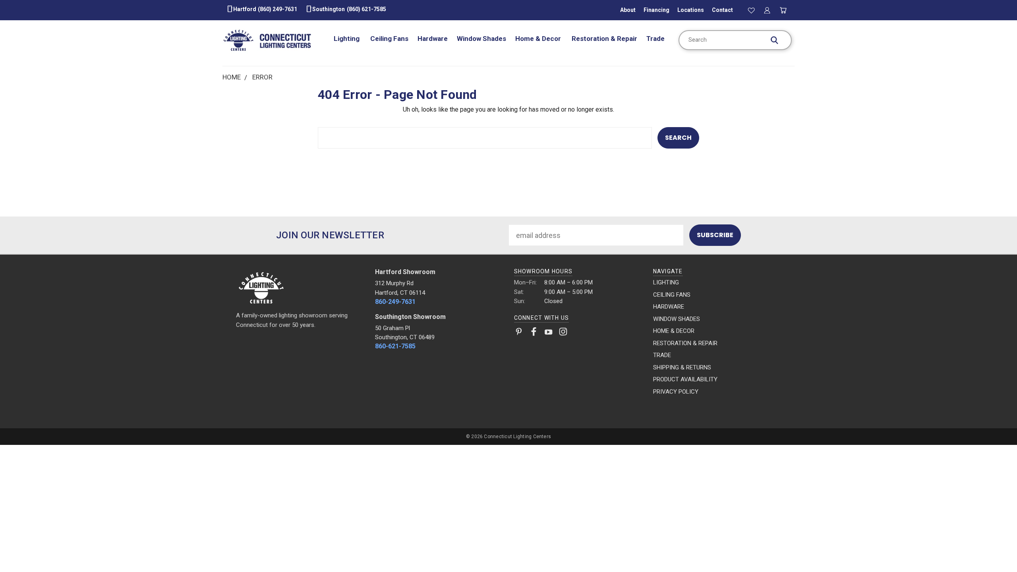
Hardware (433, 39)
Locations (690, 10)
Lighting (347, 39)
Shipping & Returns (682, 367)
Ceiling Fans (389, 39)
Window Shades (481, 39)
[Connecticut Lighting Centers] (300, 287)
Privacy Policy (675, 391)
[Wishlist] (751, 10)
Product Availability (685, 379)
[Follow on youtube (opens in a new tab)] (548, 333)
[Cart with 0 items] (783, 10)
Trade (655, 39)
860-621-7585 (395, 346)
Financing (656, 10)
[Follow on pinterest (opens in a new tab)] (519, 333)
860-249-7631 (395, 301)
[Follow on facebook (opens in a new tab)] (534, 333)
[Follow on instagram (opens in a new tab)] (563, 333)
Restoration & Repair (604, 39)
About (628, 10)
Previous (993, 547)
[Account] (767, 10)
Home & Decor (539, 39)
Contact (722, 10)
